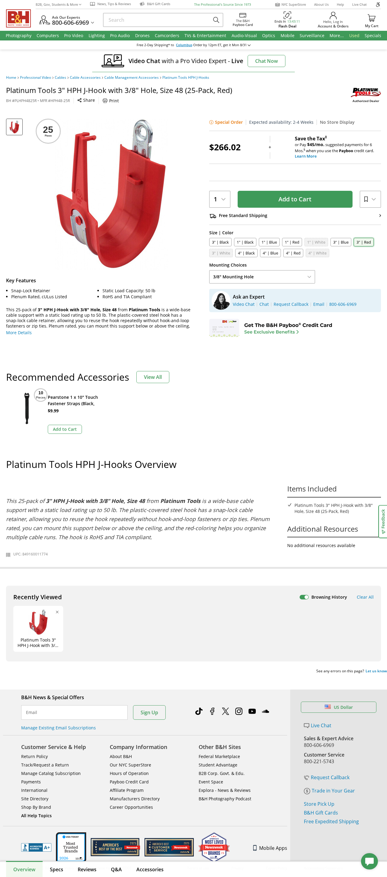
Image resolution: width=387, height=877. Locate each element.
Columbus (184, 45)
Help (340, 4)
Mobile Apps (273, 848)
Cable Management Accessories (131, 77)
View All (153, 377)
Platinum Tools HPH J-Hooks (185, 77)
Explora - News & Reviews (225, 790)
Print (114, 101)
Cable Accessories (85, 77)
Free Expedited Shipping (331, 821)
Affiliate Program (127, 790)
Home (11, 77)
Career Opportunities (131, 807)
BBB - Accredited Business (36, 847)
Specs (56, 869)
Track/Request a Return (45, 765)
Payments (31, 782)
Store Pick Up (319, 804)
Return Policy (34, 756)
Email (31, 712)
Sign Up (149, 712)
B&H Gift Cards (321, 812)
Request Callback (330, 777)
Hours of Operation (129, 773)
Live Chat (359, 4)
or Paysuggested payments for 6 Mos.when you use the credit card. (334, 147)
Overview (24, 869)
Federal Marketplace (219, 756)
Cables (60, 77)
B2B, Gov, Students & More (57, 4)
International (34, 790)
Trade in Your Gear (333, 790)
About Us (321, 4)
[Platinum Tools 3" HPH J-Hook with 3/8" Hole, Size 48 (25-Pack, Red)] (111, 194)
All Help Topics (36, 815)
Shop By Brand (36, 807)
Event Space (211, 782)
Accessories (150, 869)
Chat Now (266, 61)
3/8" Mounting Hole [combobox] (233, 277)
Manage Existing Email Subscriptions (58, 727)
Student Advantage (218, 765)
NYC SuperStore (293, 4)
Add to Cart (294, 199)
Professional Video (35, 77)
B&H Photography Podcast (225, 799)
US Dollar (343, 707)
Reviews (87, 869)
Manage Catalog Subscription (51, 773)
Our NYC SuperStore (130, 765)
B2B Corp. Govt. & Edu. (222, 773)
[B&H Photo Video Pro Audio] (21, 18)
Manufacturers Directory (135, 799)
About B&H (121, 756)
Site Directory (34, 799)
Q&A (116, 869)
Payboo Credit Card (129, 782)
